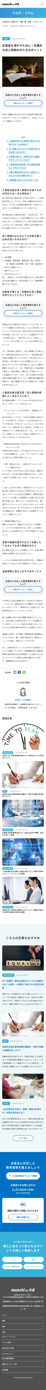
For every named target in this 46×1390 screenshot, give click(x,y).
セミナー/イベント (33, 1266)
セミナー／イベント (9, 1337)
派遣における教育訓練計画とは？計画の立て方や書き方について (23, 756)
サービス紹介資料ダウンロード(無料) (23, 1175)
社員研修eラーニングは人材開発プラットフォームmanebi (22, 1301)
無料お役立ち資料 (8, 1348)
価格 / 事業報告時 (12, 1266)
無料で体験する (23, 1217)
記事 (3, 1332)
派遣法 (6, 1103)
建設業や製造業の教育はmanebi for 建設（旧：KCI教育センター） (23, 1307)
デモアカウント (7, 1354)
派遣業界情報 (7, 753)
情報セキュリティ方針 (9, 1364)
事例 (33, 1259)
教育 (4, 791)
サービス (12, 1259)
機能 (3, 1321)
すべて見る (23, 1138)
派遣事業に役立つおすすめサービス (23, 180)
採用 (6, 39)
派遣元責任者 (7, 830)
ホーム (4, 1315)
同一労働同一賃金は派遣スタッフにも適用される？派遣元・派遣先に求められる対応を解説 (22, 984)
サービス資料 (6, 1342)
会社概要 (5, 1370)
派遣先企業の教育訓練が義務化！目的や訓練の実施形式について (23, 795)
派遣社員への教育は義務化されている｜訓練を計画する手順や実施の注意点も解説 (23, 911)
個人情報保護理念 (8, 1358)
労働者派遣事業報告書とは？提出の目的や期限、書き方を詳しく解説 (23, 834)
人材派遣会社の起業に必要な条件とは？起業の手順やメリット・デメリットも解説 (23, 872)
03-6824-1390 (24, 1189)
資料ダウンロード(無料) (23, 103)
